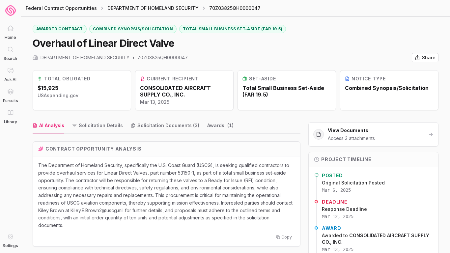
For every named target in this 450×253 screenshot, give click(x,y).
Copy (286, 237)
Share (429, 57)
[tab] (48, 125)
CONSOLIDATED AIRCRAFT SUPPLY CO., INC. (175, 91)
